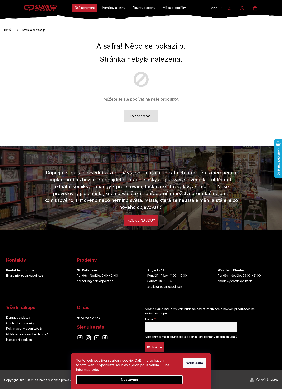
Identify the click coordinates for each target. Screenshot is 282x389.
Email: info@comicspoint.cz (24, 275)
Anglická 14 (155, 270)
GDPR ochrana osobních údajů (27, 334)
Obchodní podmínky (20, 323)
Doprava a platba (18, 317)
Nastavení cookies (19, 339)
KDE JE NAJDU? (141, 220)
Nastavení (129, 380)
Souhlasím (194, 363)
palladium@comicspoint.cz (95, 281)
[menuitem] (84, 8)
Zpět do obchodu (141, 116)
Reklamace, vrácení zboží (24, 328)
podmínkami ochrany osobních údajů (212, 336)
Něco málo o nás (88, 318)
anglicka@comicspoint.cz (164, 286)
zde (95, 369)
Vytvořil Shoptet (267, 379)
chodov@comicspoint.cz (235, 281)
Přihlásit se (154, 347)
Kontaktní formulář (20, 270)
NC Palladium (87, 270)
